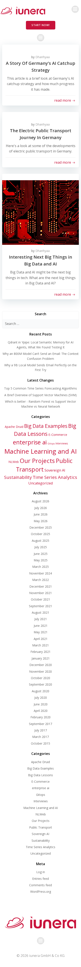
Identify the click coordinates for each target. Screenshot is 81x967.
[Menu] (75, 9)
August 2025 (40, 541)
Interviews (62, 443)
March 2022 (40, 580)
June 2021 (41, 626)
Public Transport (40, 827)
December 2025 (40, 527)
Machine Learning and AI (40, 451)
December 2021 (40, 586)
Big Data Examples (45, 425)
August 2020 (40, 691)
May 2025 (41, 560)
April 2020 (41, 711)
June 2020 (41, 704)
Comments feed (40, 885)
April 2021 (41, 639)
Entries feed (40, 879)
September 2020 (40, 684)
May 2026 (41, 521)
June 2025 (41, 554)
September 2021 (40, 606)
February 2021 (40, 652)
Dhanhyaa (42, 57)
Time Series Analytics (55, 477)
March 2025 (40, 567)
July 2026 (40, 508)
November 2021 (40, 593)
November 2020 (40, 671)
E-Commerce (57, 435)
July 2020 (40, 697)
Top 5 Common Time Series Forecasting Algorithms (40, 388)
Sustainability (18, 477)
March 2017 (40, 737)
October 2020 (40, 678)
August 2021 (40, 612)
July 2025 (40, 547)
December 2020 (40, 665)
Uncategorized (40, 483)
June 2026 (41, 514)
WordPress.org (40, 891)
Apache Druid (14, 427)
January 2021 (41, 658)
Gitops (51, 443)
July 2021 (40, 619)
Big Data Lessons (40, 775)
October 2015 (40, 743)
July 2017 (40, 730)
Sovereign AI (54, 470)
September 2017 (40, 724)
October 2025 (40, 534)
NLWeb (13, 462)
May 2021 (41, 632)
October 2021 (40, 599)
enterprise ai (30, 442)
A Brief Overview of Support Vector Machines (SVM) (40, 395)
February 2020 (40, 717)
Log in (40, 872)
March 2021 (40, 645)
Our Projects (37, 461)
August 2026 (40, 501)
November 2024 (40, 573)
